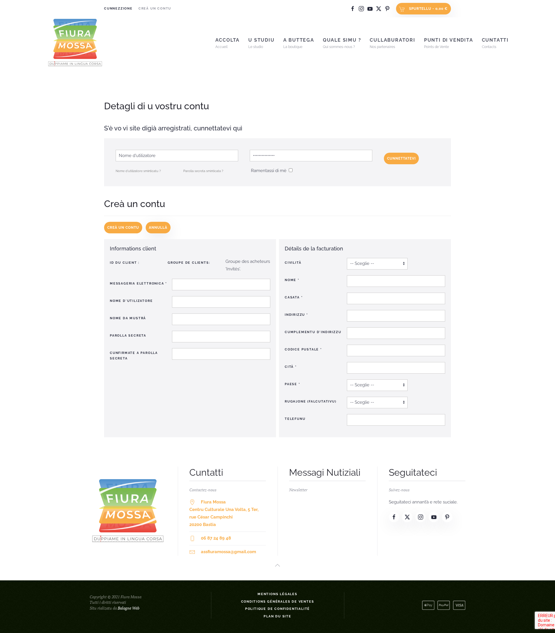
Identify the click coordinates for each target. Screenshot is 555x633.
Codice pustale (303, 349)
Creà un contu (154, 8)
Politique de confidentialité (277, 609)
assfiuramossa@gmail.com (228, 551)
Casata (294, 297)
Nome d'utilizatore (131, 301)
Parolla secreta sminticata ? (203, 171)
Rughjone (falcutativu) (310, 401)
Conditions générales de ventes (277, 602)
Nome (292, 280)
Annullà (158, 228)
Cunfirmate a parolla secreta (134, 355)
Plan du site (277, 616)
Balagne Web (128, 608)
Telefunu (295, 419)
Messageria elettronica (138, 283)
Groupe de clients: (189, 263)
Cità (291, 367)
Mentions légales (277, 594)
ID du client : (125, 263)
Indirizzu (296, 315)
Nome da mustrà (128, 318)
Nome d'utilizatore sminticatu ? (138, 171)
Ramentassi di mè (268, 170)
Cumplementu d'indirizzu (313, 332)
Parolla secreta (128, 335)
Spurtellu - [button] (428, 9)
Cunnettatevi (401, 158)
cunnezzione (118, 8)
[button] (277, 565)
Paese (292, 384)
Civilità (293, 263)
